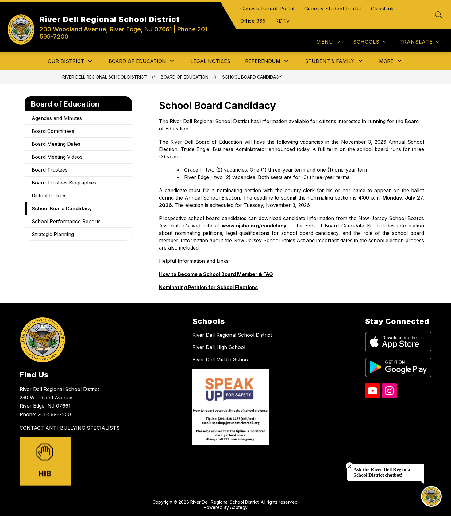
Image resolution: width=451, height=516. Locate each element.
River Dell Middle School (220, 359)
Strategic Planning (53, 234)
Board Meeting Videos (57, 157)
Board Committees (53, 131)
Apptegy (239, 507)
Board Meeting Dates (56, 144)
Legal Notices (210, 61)
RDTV (282, 21)
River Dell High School (218, 347)
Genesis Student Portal (332, 9)
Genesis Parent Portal (267, 9)
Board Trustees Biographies (64, 183)
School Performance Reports (66, 221)
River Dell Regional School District (104, 77)
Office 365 (252, 21)
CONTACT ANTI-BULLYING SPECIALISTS (70, 428)
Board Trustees (49, 170)
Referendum (262, 61)
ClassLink (382, 9)
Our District (66, 61)
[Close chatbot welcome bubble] (349, 466)
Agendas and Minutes (57, 118)
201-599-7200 (54, 414)
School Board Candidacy (252, 77)
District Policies (49, 195)
